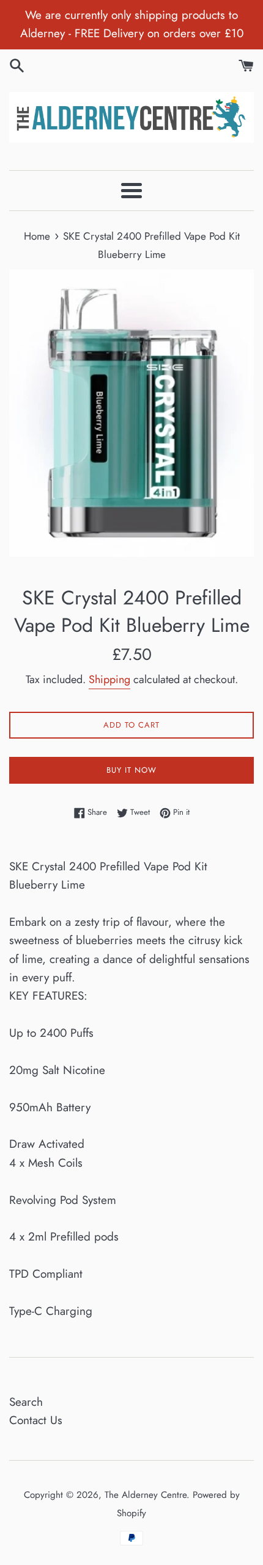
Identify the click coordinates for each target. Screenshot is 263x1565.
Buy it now (131, 770)
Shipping (109, 679)
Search (26, 1402)
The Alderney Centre (146, 1495)
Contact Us (35, 1420)
